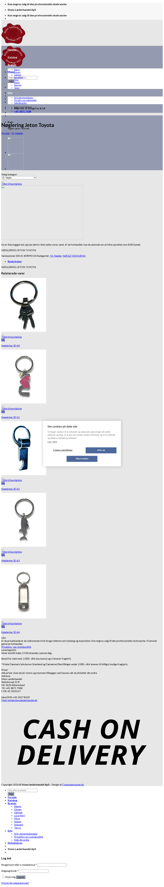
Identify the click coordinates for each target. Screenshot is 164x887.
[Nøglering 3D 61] (23, 402)
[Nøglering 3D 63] (23, 545)
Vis (3, 339)
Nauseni (17, 85)
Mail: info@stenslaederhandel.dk (19, 700)
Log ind (20, 877)
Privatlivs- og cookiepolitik (16, 646)
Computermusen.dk (73, 784)
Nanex (17, 82)
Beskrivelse (15, 261)
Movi (16, 80)
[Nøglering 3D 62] (23, 474)
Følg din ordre (20, 103)
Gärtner (17, 75)
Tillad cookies (82, 459)
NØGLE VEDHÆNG (74, 255)
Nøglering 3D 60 (10, 345)
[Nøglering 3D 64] (23, 617)
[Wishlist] (2, 181)
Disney (17, 72)
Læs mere (52, 442)
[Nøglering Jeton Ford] (16, 169)
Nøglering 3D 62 (10, 488)
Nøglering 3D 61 (10, 417)
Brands (12, 64)
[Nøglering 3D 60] (23, 330)
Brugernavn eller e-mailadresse (19, 864)
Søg (11, 81)
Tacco (16, 87)
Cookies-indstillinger (63, 450)
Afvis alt (101, 450)
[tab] (85, 261)
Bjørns (17, 69)
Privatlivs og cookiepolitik (25, 100)
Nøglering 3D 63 (10, 560)
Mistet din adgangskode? (15, 882)
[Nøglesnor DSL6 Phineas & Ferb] (16, 152)
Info (10, 92)
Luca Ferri (18, 77)
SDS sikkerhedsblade (23, 97)
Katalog (12, 57)
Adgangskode (9, 870)
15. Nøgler (17, 133)
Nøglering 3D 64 (10, 632)
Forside (12, 49)
